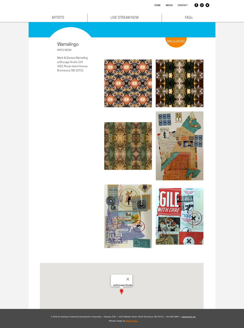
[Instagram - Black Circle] (202, 5)
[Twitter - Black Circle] (207, 5)
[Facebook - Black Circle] (196, 5)
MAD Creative (132, 321)
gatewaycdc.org (189, 317)
